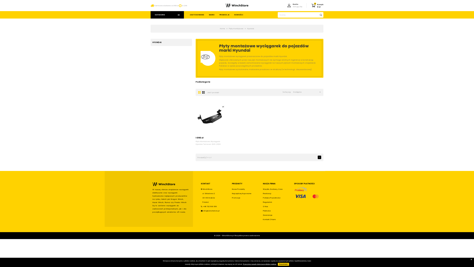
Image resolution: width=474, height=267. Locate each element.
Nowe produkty (238, 189)
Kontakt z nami (269, 219)
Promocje (224, 15)
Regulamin (267, 202)
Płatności (267, 211)
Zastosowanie (197, 15)
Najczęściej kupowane (241, 193)
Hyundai (157, 42)
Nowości (238, 15)
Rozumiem (283, 264)
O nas (265, 206)
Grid (199, 92)
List (203, 92)
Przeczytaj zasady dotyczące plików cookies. (260, 264)
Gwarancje (267, 215)
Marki (212, 15)
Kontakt (205, 183)
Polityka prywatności (271, 198)
